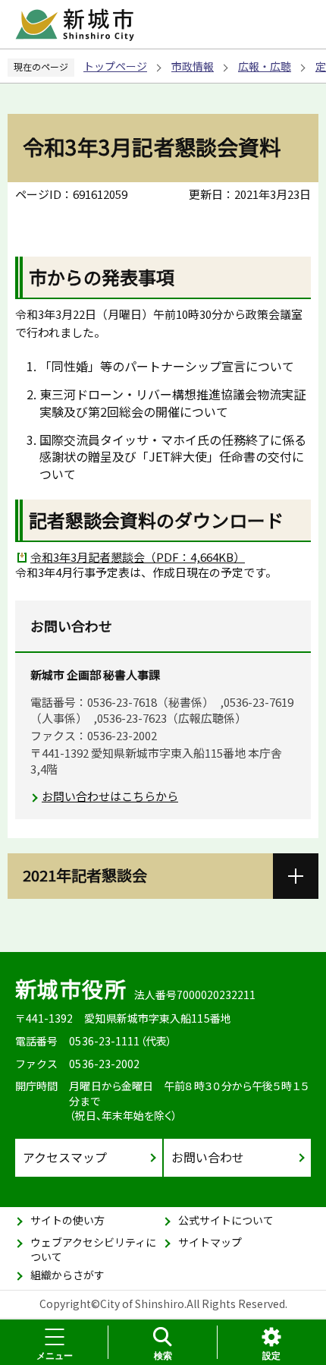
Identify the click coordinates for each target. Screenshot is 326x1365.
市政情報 (192, 66)
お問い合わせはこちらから (110, 796)
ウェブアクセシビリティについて (93, 1249)
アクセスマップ (65, 1157)
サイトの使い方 (67, 1220)
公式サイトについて (226, 1220)
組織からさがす (67, 1274)
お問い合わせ (207, 1157)
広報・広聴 (264, 66)
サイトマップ (210, 1242)
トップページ (115, 66)
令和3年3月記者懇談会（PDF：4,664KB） (137, 557)
